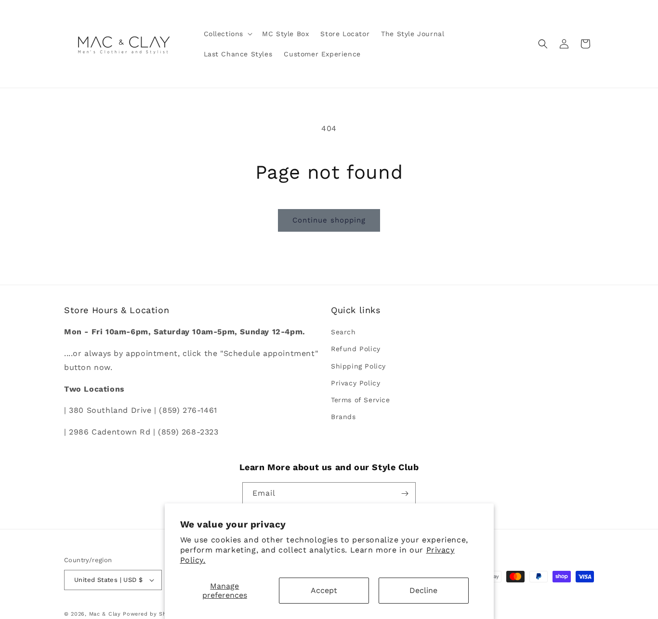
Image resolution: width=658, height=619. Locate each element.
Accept (324, 590)
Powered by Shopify (152, 614)
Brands (343, 417)
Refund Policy (356, 349)
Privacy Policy (355, 383)
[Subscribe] (404, 493)
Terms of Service (360, 400)
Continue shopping (329, 220)
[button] (227, 34)
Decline (423, 590)
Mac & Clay (105, 614)
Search (343, 332)
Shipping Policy (358, 366)
